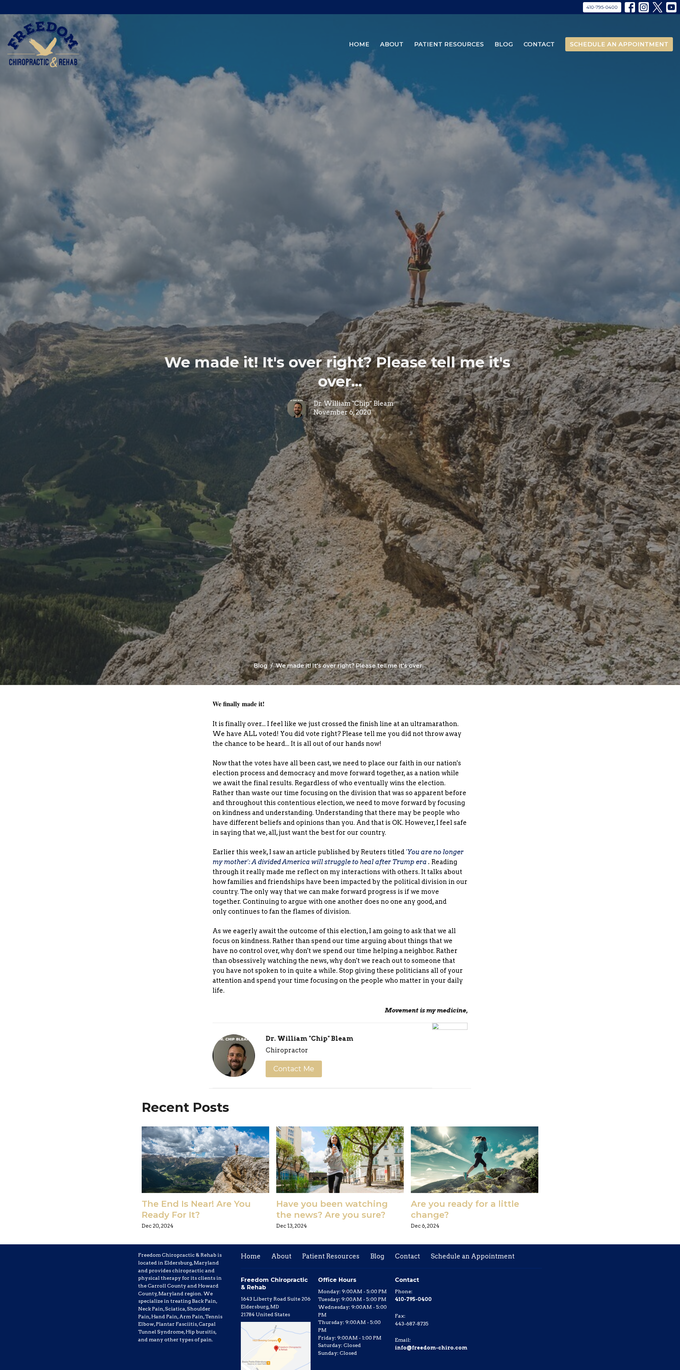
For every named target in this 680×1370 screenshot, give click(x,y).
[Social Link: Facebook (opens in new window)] (630, 7)
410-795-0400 (602, 7)
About (391, 44)
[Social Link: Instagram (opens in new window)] (644, 7)
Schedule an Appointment (619, 44)
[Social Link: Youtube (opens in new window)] (671, 7)
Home (359, 44)
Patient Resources (449, 44)
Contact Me (293, 1068)
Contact (539, 44)
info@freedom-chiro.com (431, 1348)
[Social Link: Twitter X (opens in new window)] (657, 7)
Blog (503, 44)
